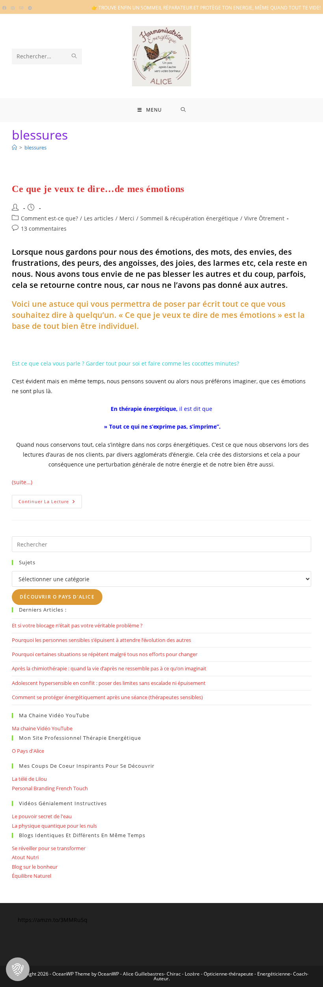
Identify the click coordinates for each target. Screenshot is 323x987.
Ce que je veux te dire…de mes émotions (98, 189)
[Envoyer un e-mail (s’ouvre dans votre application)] (21, 8)
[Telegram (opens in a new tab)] (30, 8)
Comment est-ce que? (49, 218)
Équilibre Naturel (31, 875)
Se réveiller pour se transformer (48, 848)
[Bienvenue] (14, 147)
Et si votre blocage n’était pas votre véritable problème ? (77, 625)
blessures (35, 147)
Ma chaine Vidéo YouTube (42, 728)
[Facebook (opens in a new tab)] (5, 8)
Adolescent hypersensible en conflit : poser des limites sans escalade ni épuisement (109, 683)
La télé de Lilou (29, 778)
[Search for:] (183, 110)
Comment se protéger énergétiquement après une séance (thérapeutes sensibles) (107, 697)
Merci (126, 218)
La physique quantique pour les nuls (54, 825)
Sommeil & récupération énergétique (189, 218)
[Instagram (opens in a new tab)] (13, 8)
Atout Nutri (25, 857)
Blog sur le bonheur (35, 866)
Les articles (98, 218)
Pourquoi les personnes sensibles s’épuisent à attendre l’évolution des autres (101, 640)
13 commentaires (44, 228)
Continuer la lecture (50, 503)
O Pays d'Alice (28, 750)
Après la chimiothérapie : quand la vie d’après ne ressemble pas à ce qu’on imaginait (109, 668)
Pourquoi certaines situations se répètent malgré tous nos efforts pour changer (104, 654)
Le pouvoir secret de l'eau (42, 816)
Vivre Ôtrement (264, 218)
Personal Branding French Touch (50, 788)
